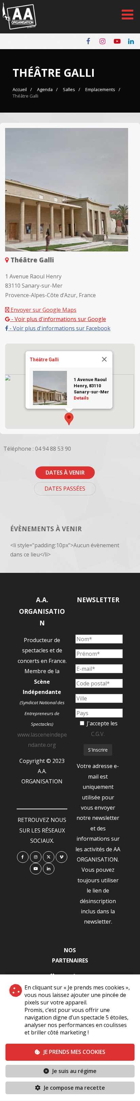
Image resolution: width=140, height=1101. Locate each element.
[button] (69, 418)
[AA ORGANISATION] (19, 27)
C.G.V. (98, 734)
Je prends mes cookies (74, 1052)
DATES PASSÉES (65, 488)
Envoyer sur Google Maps (42, 310)
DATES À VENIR (65, 472)
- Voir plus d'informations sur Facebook (59, 328)
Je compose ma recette (73, 1087)
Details (81, 398)
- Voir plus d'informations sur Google (58, 319)
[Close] (104, 359)
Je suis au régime (74, 1071)
